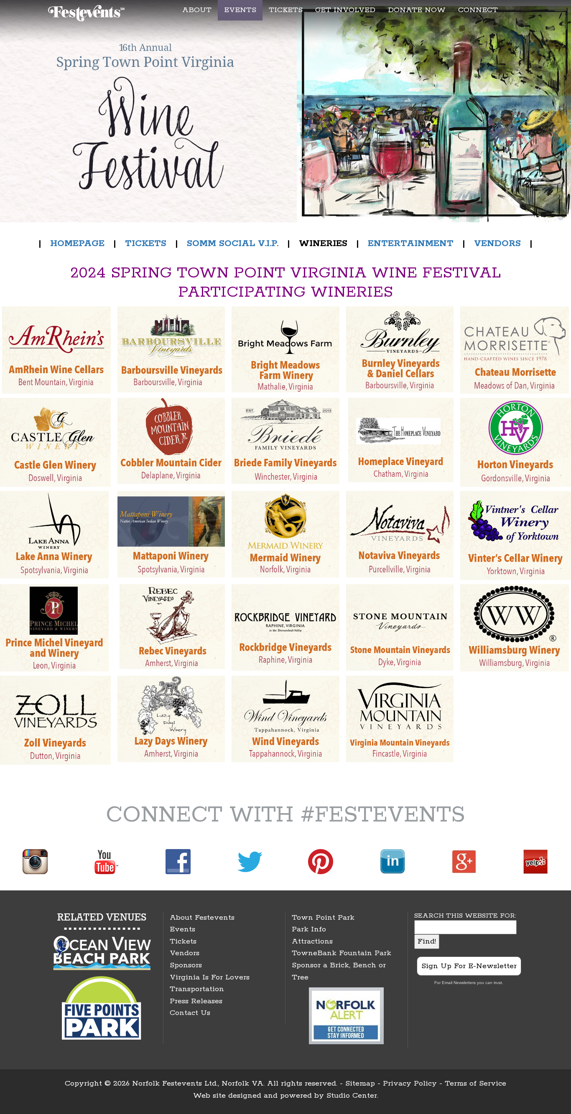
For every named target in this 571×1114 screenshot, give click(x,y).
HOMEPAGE (75, 243)
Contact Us (190, 1012)
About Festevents (202, 917)
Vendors (184, 953)
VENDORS (497, 243)
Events (182, 929)
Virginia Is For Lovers (210, 977)
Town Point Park (323, 917)
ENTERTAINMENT (410, 243)
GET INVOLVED (345, 10)
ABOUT (197, 10)
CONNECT (478, 10)
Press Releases (196, 1001)
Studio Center (351, 1095)
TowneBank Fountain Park (341, 953)
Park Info (309, 929)
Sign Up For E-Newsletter (469, 966)
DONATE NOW (417, 10)
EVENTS (240, 10)
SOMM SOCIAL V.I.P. (232, 243)
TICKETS (286, 10)
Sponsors (186, 965)
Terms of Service (475, 1083)
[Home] (87, 11)
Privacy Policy (410, 1083)
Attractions (312, 941)
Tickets (183, 941)
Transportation (197, 989)
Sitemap (360, 1083)
